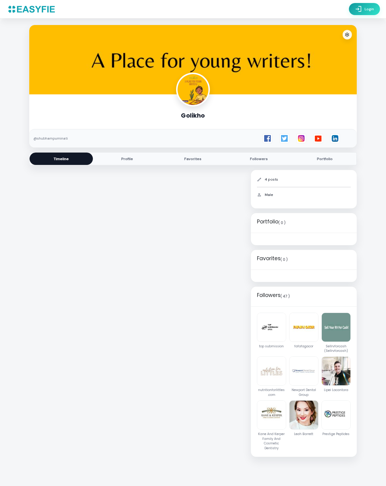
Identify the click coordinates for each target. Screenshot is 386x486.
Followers (259, 158)
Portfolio (325, 158)
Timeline (61, 158)
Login (364, 9)
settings (347, 35)
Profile (127, 158)
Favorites (192, 158)
